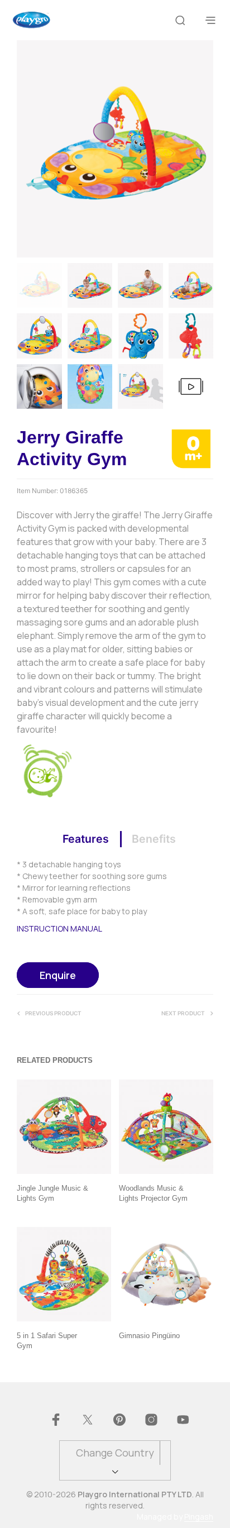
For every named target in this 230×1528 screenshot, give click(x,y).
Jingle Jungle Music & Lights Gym (52, 1193)
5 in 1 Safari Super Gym (47, 1340)
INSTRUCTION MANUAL (59, 928)
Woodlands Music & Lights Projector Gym (153, 1193)
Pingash (198, 1516)
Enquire (58, 975)
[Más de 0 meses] (190, 448)
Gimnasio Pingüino (149, 1335)
